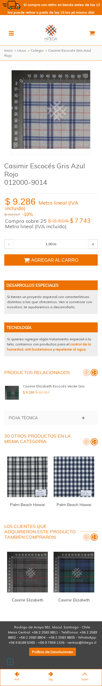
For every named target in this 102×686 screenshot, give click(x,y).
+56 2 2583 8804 (32, 637)
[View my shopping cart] (92, 33)
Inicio (8, 50)
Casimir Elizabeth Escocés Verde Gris (54, 386)
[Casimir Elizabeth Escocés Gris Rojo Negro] (27, 572)
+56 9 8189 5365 (21, 642)
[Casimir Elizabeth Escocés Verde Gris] (12, 393)
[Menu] (11, 33)
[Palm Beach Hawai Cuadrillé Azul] (74, 477)
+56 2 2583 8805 (61, 637)
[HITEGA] (51, 33)
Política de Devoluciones (52, 652)
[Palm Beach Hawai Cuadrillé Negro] (27, 477)
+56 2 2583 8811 (45, 632)
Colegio (37, 50)
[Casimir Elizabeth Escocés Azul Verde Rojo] (74, 572)
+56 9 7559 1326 (51, 642)
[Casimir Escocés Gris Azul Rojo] (51, 110)
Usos (21, 50)
